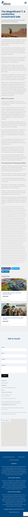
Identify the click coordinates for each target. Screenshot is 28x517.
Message (3, 365)
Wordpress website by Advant (14, 512)
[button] (25, 3)
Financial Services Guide (9, 457)
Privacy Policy (21, 457)
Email (3, 353)
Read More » (6, 296)
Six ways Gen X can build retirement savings (13, 318)
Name (2, 347)
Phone (3, 359)
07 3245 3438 (4, 383)
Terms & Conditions (14, 460)
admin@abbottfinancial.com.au (8, 404)
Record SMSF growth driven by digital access (12, 293)
